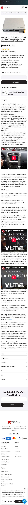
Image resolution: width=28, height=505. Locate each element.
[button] (8, 33)
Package (3, 362)
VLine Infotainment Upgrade (16, 12)
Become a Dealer (5, 461)
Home (3, 12)
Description (4, 100)
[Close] (26, 2)
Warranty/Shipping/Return (8, 366)
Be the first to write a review (8, 51)
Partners (17, 448)
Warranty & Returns (6, 451)
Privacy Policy (8, 501)
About (16, 446)
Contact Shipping (5, 456)
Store (7, 12)
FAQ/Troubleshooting (6, 474)
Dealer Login (4, 464)
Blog (16, 454)
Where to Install (5, 459)
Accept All (20, 501)
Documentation (5, 476)
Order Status (4, 454)
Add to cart (15, 82)
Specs (2, 353)
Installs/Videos (4, 471)
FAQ (2, 375)
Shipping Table (4, 448)
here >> (10, 319)
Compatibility (4, 358)
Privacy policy (18, 456)
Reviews (3, 379)
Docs (2, 370)
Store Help (3, 446)
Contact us (17, 451)
